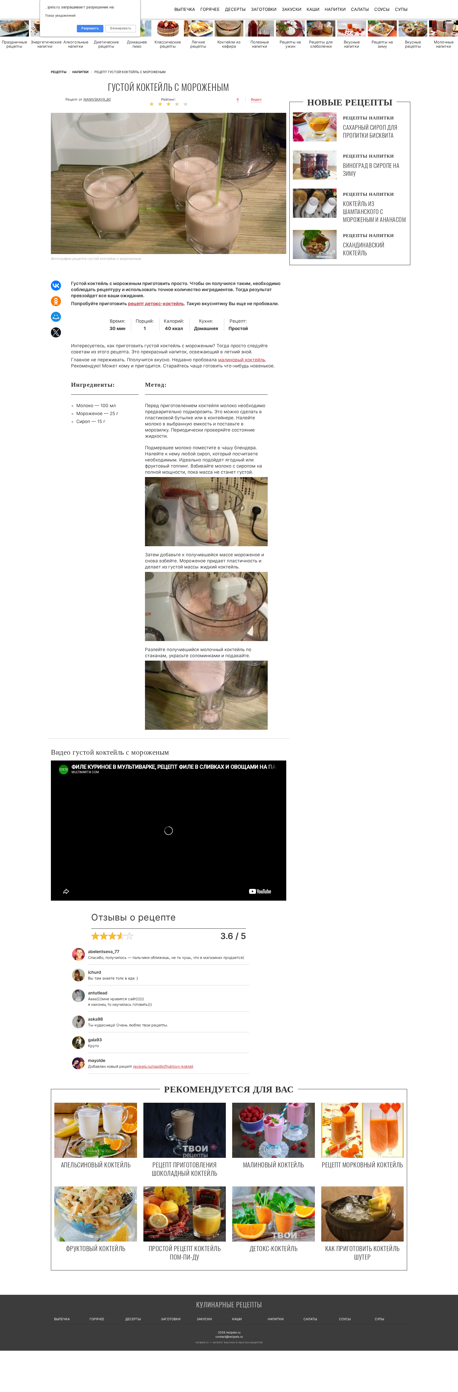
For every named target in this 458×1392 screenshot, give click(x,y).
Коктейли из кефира (228, 44)
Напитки (335, 9)
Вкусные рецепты (413, 44)
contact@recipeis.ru (229, 1336)
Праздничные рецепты (14, 44)
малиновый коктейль (241, 359)
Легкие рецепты (198, 44)
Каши (313, 9)
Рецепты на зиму (382, 44)
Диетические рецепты (106, 44)
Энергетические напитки (45, 44)
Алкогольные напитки (75, 44)
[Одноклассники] (56, 301)
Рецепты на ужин (290, 44)
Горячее (210, 9)
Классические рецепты (168, 44)
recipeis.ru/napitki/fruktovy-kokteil (163, 1066)
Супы (401, 9)
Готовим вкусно (229, 1305)
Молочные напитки (443, 44)
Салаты (360, 9)
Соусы (382, 9)
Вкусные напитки (352, 44)
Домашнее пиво (137, 44)
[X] (56, 332)
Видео (256, 99)
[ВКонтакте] (56, 286)
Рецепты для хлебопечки (321, 44)
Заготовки (263, 9)
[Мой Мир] (56, 317)
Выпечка (184, 9)
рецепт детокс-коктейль (156, 303)
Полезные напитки (259, 44)
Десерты (235, 9)
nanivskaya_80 (97, 99)
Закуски (291, 9)
